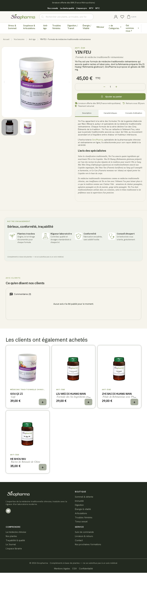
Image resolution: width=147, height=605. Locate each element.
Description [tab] (86, 113)
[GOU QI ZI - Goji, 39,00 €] (27, 376)
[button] (131, 17)
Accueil (6, 39)
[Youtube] (8, 510)
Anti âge (32, 39)
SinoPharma (97, 139)
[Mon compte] (116, 17)
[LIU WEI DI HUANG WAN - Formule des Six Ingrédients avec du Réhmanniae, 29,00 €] (73, 376)
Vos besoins (19, 39)
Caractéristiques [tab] (110, 113)
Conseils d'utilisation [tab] (133, 113)
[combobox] (66, 17)
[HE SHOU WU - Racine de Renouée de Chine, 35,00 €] (27, 442)
